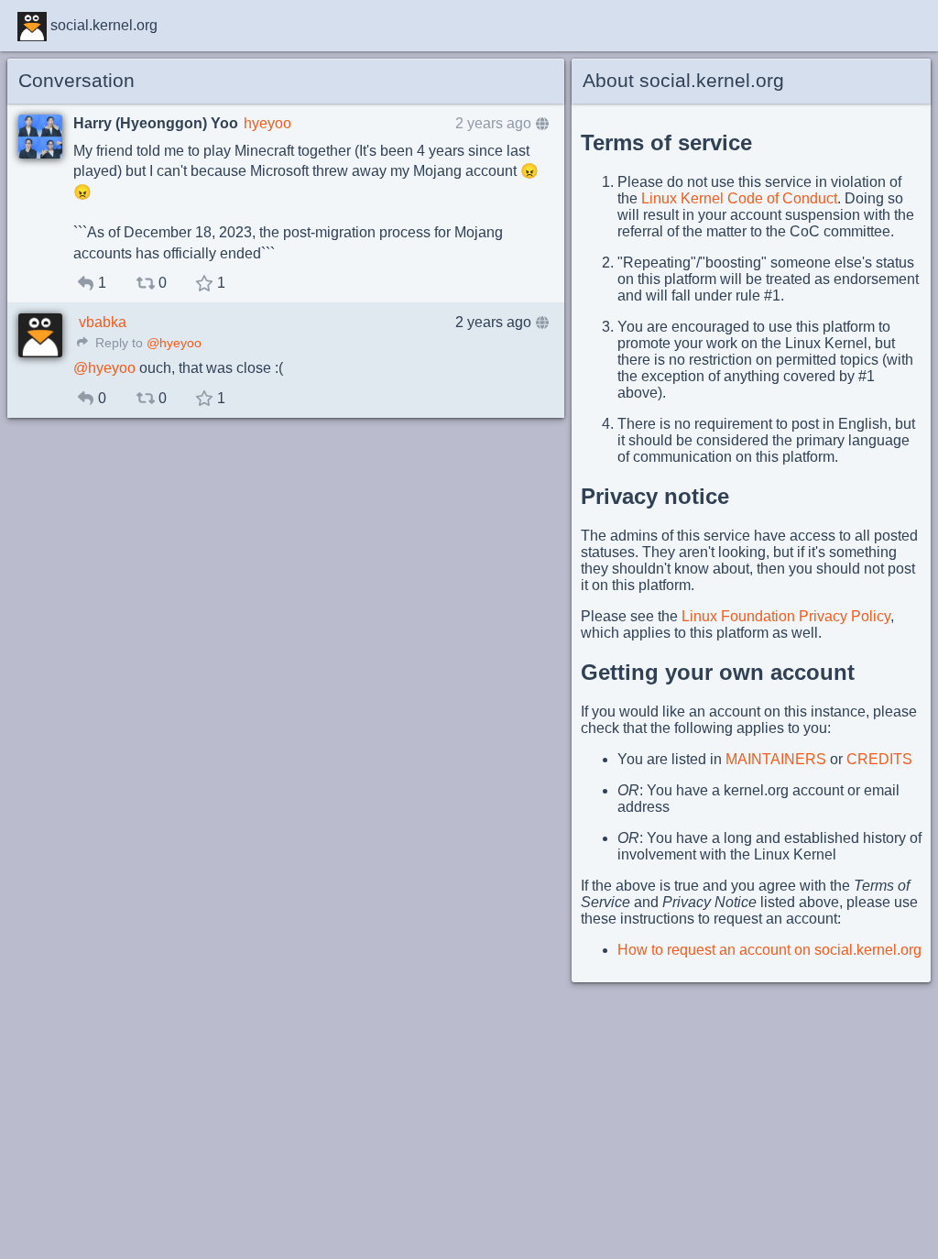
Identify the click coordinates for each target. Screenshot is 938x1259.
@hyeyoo (174, 343)
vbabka (102, 322)
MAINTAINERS (775, 759)
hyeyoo (267, 123)
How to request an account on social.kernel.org (769, 950)
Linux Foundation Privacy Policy (786, 616)
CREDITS (879, 759)
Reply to (117, 343)
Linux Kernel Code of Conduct (739, 198)
